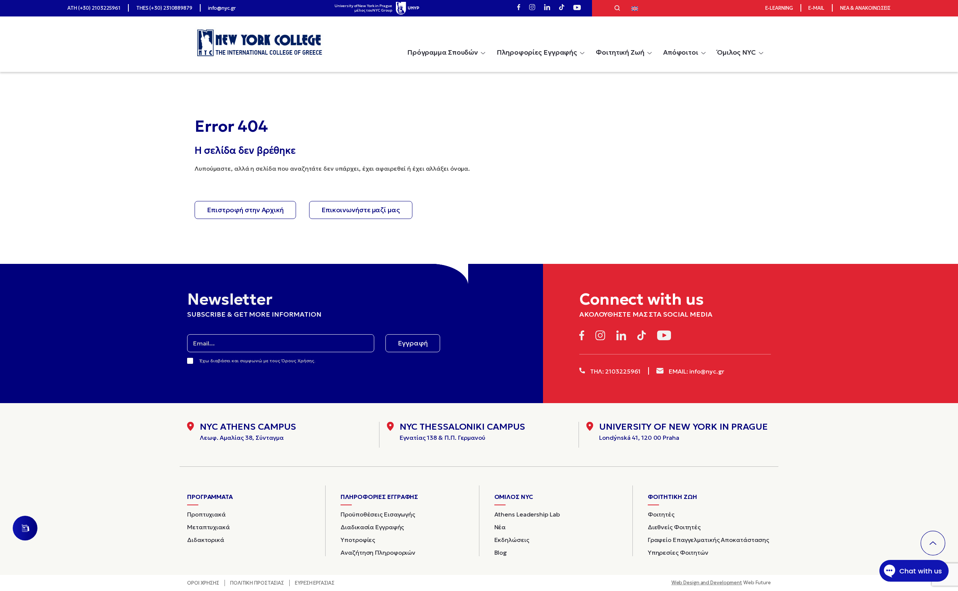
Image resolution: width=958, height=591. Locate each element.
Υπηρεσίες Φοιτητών (678, 552)
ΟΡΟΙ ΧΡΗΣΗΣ (203, 583)
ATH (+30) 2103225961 (93, 8)
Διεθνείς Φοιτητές (674, 527)
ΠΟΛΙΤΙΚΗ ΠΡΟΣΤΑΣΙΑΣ (257, 583)
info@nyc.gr (222, 8)
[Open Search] (617, 9)
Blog (500, 552)
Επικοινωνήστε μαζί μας (360, 209)
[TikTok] (561, 8)
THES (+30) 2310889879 (164, 8)
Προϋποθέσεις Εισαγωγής (378, 514)
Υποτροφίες (358, 539)
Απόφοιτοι (680, 52)
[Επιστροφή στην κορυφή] (933, 543)
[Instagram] (532, 8)
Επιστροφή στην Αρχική (245, 209)
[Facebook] (518, 8)
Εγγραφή (413, 343)
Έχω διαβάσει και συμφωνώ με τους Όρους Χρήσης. (257, 360)
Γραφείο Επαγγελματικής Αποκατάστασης (708, 539)
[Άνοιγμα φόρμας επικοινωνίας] (25, 528)
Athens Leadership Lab (527, 514)
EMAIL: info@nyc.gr (695, 371)
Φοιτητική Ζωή (620, 52)
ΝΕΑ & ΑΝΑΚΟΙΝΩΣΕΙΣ (865, 8)
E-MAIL (816, 8)
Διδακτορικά (205, 539)
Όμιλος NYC (736, 52)
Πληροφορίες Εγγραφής (537, 52)
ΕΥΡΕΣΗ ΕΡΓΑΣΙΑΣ (315, 583)
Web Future (721, 582)
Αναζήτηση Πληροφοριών (378, 552)
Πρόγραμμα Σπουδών (442, 52)
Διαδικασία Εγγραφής (372, 527)
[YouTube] (577, 8)
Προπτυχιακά (206, 514)
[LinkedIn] (547, 8)
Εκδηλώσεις (511, 539)
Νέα (500, 527)
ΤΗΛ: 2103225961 (615, 371)
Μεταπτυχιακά (208, 527)
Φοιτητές (661, 514)
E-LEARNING (779, 8)
